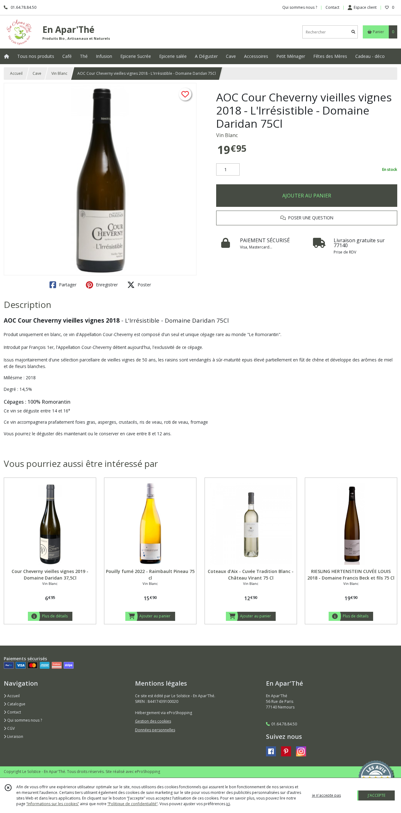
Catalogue (15, 704)
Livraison (14, 736)
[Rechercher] (353, 32)
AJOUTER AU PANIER (306, 195)
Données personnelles (155, 730)
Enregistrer (106, 285)
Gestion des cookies (153, 721)
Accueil (16, 73)
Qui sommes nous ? (24, 720)
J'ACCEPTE (376, 795)
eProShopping (147, 771)
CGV (10, 728)
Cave (37, 73)
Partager (67, 285)
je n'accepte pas (326, 795)
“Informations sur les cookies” (52, 803)
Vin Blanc (59, 73)
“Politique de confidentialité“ (132, 803)
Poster (143, 285)
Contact (332, 7)
